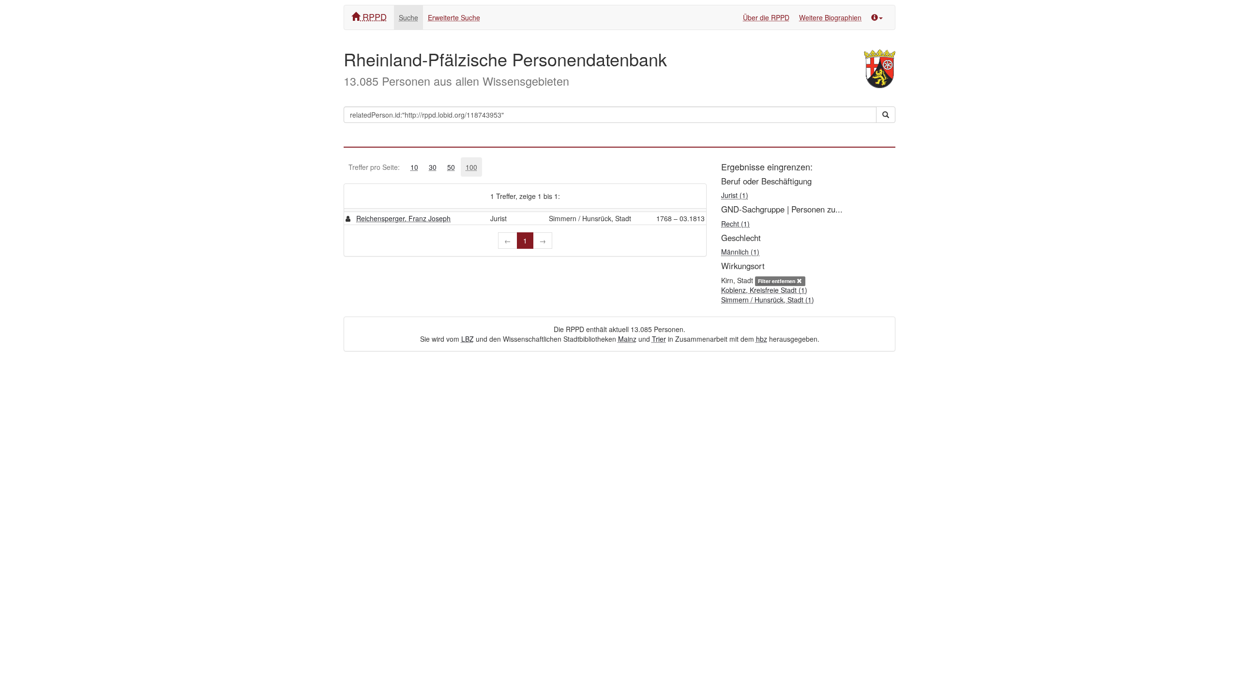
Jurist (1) (734, 195)
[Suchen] (885, 114)
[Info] (877, 17)
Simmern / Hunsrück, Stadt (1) (767, 299)
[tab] (414, 167)
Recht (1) (735, 223)
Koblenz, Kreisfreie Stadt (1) (764, 290)
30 (433, 167)
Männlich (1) (740, 252)
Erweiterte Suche (454, 17)
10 (414, 167)
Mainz (627, 339)
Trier (659, 339)
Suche (408, 17)
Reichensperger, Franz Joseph (403, 218)
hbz (761, 339)
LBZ (467, 339)
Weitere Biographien (830, 17)
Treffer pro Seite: (374, 167)
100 (471, 167)
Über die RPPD (766, 17)
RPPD (373, 16)
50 (451, 167)
